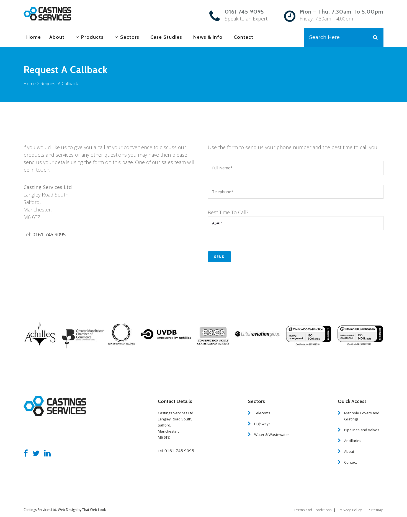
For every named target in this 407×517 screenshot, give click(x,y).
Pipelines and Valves (361, 429)
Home (30, 84)
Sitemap (376, 510)
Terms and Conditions (313, 510)
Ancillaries (352, 440)
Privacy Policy (350, 510)
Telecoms (262, 412)
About (349, 451)
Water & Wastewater (271, 434)
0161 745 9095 (244, 11)
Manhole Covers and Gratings (361, 416)
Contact (350, 462)
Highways (262, 423)
